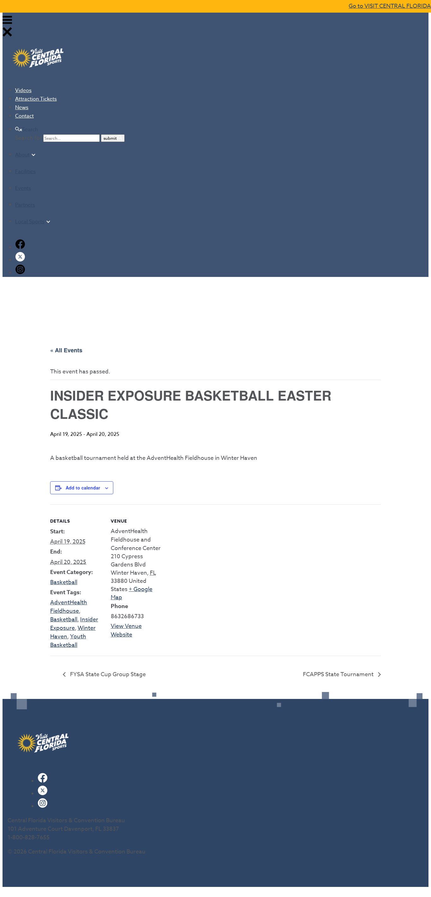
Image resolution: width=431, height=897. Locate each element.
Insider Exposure (74, 623)
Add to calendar (83, 487)
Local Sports (29, 222)
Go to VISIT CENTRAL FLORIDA (390, 6)
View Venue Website (126, 630)
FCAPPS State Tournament (339, 674)
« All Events (66, 350)
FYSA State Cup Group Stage (107, 674)
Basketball (63, 582)
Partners (25, 205)
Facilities (25, 171)
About (22, 155)
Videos (23, 90)
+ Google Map (131, 593)
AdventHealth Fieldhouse (68, 606)
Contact (24, 116)
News (21, 107)
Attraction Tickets (36, 99)
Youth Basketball (68, 640)
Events (23, 188)
